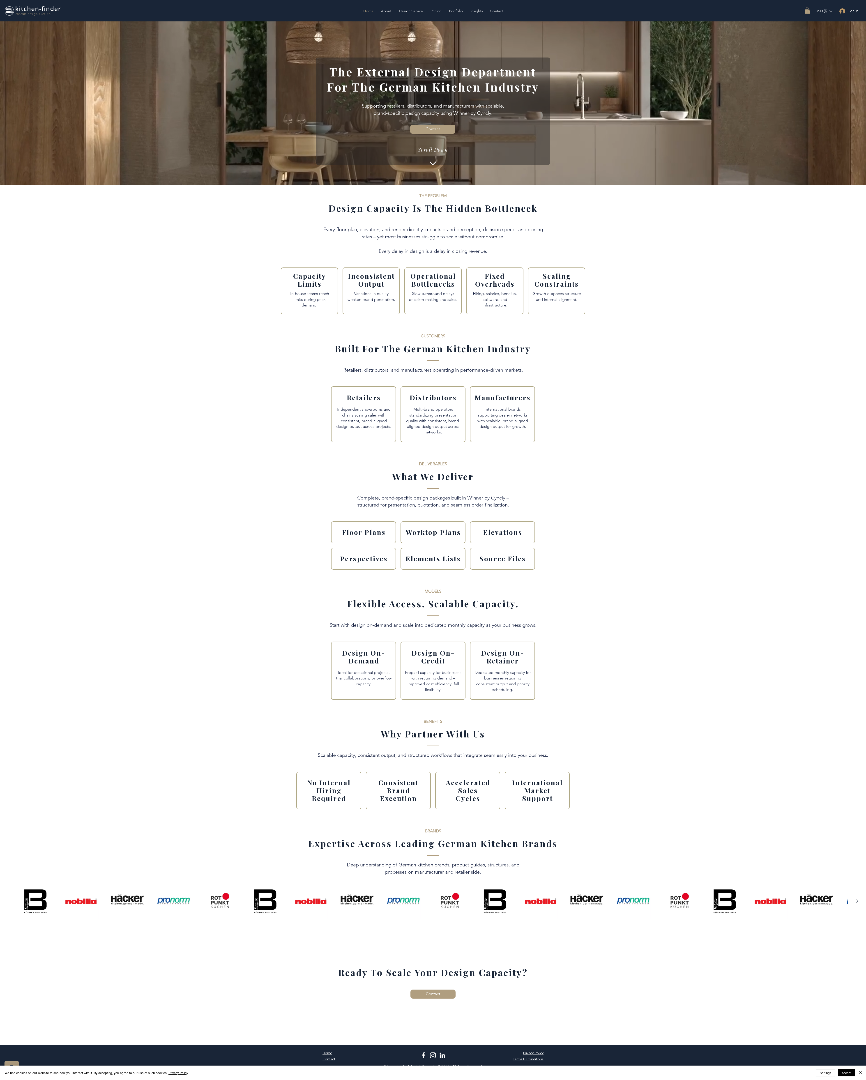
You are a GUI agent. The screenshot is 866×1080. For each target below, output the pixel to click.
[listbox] (824, 11)
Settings (825, 1073)
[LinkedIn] (442, 1055)
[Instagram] (433, 1055)
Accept (846, 1073)
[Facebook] (423, 1055)
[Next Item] (856, 901)
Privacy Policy (178, 1073)
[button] (807, 10)
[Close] (860, 1072)
